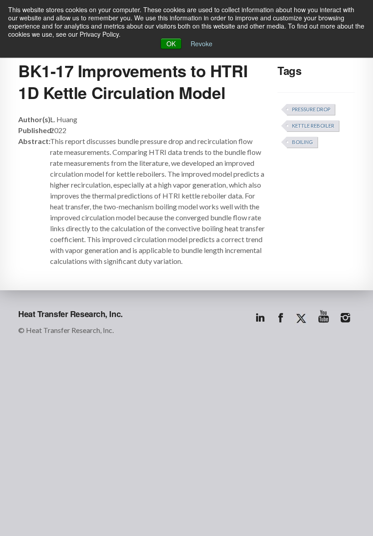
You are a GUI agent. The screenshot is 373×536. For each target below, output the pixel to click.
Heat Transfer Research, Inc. (70, 314)
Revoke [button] (201, 43)
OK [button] (171, 43)
